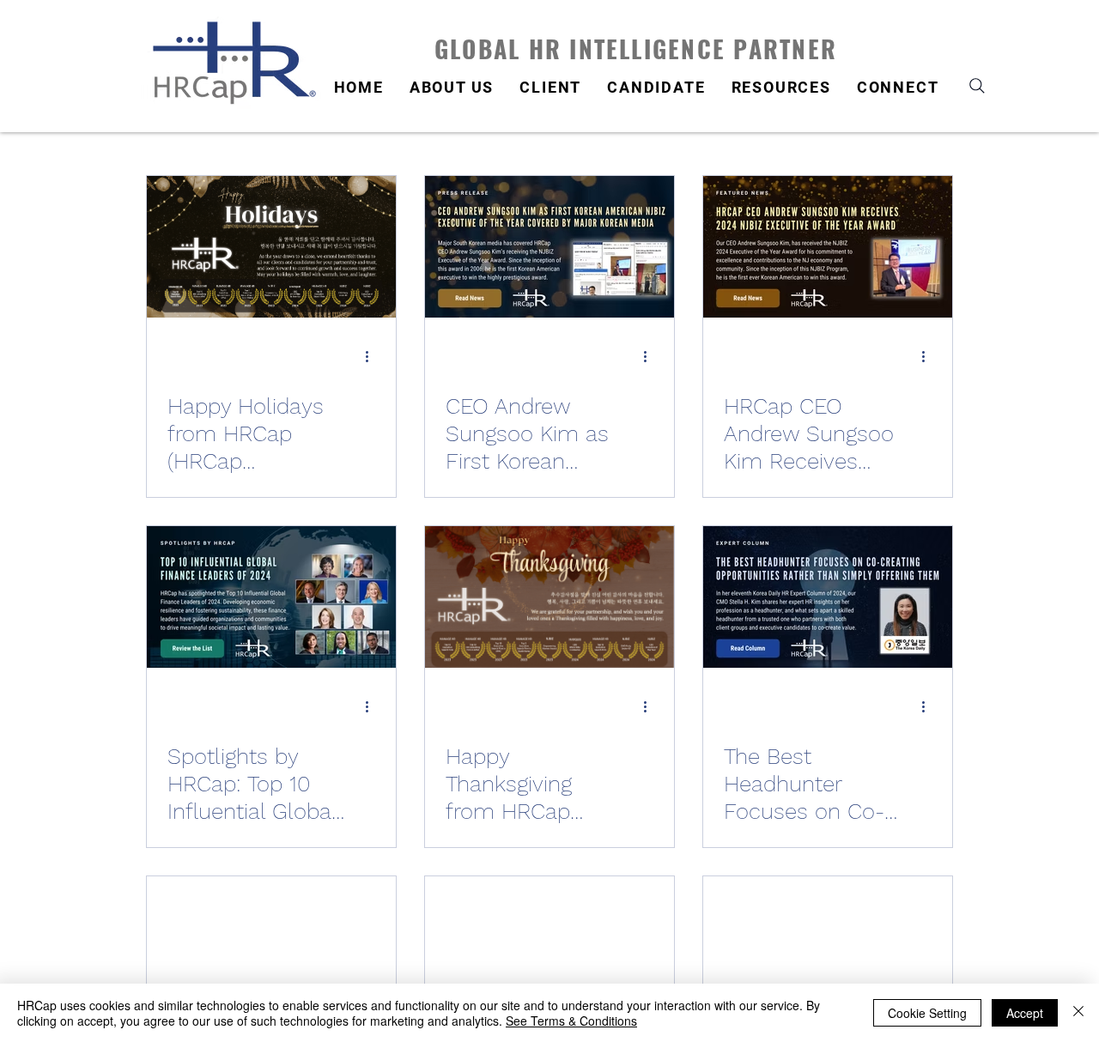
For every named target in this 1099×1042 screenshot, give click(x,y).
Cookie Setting (927, 1012)
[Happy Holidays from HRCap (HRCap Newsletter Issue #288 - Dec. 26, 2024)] (271, 247)
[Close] (1078, 1012)
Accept (1024, 1012)
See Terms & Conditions (571, 1020)
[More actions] (372, 356)
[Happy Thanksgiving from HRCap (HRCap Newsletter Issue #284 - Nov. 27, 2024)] (549, 597)
